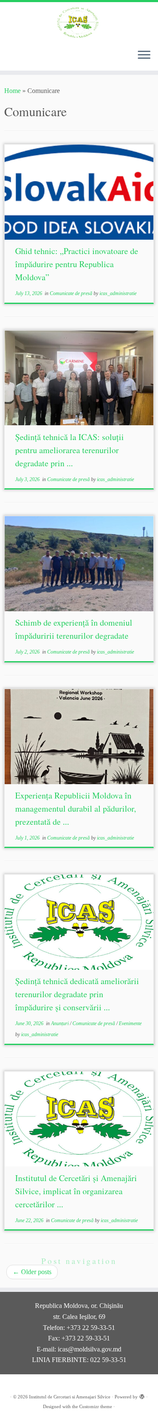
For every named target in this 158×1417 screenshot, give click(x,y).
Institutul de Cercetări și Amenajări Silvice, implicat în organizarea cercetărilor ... (76, 1191)
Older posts (32, 1271)
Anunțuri (60, 1023)
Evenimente (130, 1023)
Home (12, 90)
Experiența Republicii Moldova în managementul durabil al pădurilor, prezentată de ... (75, 808)
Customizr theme (95, 1406)
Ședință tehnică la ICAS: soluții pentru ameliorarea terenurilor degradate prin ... (69, 450)
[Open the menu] (144, 55)
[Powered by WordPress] (142, 1395)
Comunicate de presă (72, 293)
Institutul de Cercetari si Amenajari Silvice (69, 1396)
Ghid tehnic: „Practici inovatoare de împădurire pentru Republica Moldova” (76, 264)
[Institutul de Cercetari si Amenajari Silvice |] (79, 22)
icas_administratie (118, 293)
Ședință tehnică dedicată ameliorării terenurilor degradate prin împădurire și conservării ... (77, 994)
